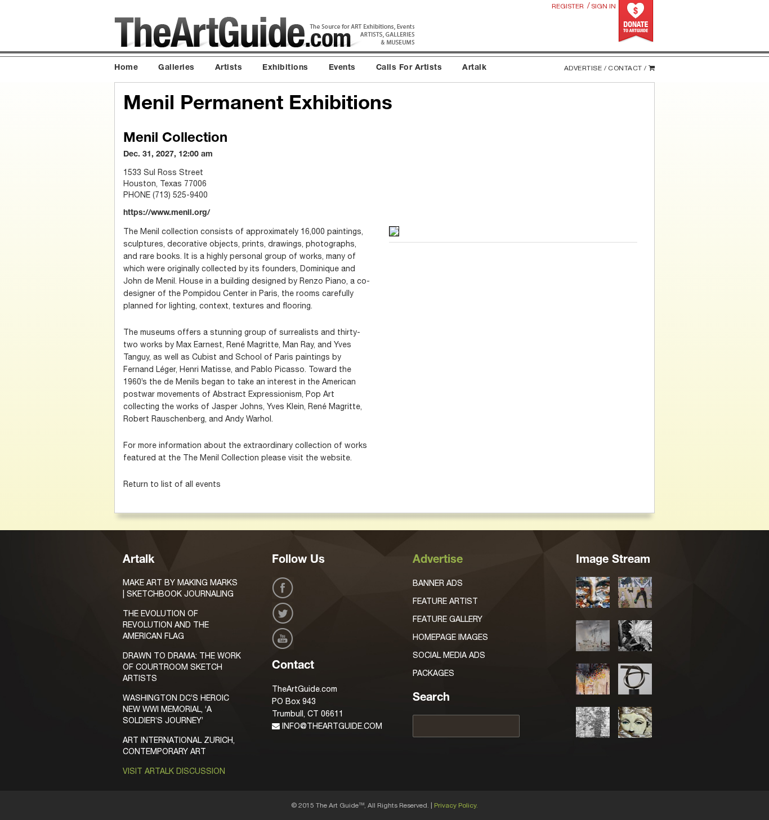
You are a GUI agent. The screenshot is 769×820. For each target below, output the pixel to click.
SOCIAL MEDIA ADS (449, 655)
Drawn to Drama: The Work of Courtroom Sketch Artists (182, 667)
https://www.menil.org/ (166, 213)
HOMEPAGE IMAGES (450, 637)
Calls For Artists (409, 68)
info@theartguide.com (331, 726)
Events (342, 68)
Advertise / (585, 68)
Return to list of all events (172, 484)
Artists (229, 68)
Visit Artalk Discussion (174, 771)
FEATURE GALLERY (447, 619)
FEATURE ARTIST (445, 601)
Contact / (627, 68)
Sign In (603, 6)
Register (568, 6)
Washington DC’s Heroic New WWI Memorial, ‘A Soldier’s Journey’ (176, 709)
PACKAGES (433, 673)
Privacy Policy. (456, 805)
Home (126, 68)
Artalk (474, 68)
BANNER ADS (438, 583)
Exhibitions (285, 68)
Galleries (176, 68)
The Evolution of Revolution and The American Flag (166, 624)
